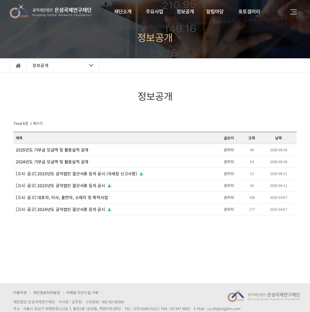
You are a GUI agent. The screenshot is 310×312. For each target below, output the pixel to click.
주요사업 (154, 11)
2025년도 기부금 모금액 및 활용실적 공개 (52, 150)
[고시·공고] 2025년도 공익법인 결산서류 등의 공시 (61, 185)
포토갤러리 (249, 11)
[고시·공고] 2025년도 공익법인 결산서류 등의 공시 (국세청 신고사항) (77, 174)
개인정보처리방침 (46, 292)
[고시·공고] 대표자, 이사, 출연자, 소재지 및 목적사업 (62, 197)
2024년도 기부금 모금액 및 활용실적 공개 (52, 162)
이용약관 (20, 292)
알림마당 (215, 11)
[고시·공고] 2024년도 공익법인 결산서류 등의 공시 (61, 209)
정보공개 (185, 11)
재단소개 (123, 11)
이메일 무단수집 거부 (82, 292)
